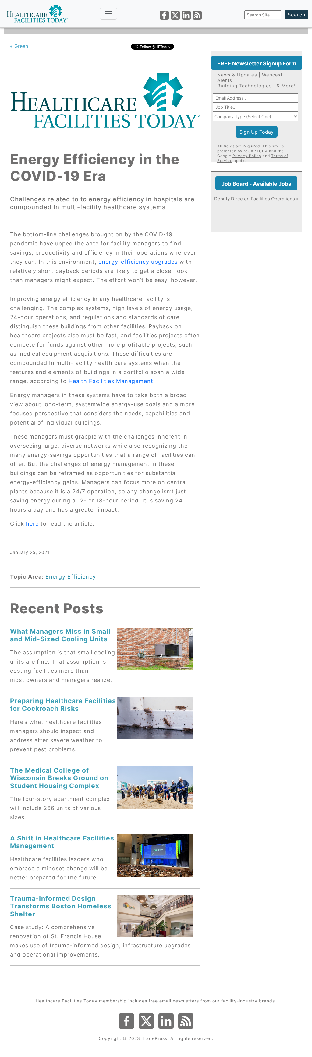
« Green (19, 46)
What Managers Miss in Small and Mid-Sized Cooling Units (60, 635)
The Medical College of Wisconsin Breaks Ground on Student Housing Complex (59, 778)
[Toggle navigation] (108, 14)
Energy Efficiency (70, 576)
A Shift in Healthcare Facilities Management (62, 842)
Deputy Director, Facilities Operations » (256, 199)
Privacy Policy (246, 155)
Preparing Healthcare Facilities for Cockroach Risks (63, 704)
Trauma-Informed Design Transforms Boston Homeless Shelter (61, 906)
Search (296, 15)
